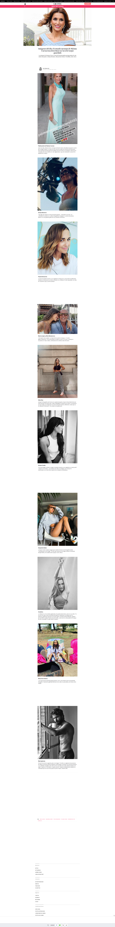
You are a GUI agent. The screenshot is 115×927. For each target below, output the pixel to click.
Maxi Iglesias (42, 819)
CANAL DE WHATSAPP (39, 874)
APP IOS (36, 868)
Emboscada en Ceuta (88, 1)
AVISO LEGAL (37, 909)
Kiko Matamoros (57, 819)
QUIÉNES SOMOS (38, 872)
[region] (48, 61)
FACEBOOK (37, 897)
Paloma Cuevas (64, 819)
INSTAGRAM (37, 899)
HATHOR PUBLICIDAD (39, 881)
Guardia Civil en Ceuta (79, 1)
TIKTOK (36, 901)
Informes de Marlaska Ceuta (98, 1)
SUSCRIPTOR (37, 888)
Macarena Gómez (49, 819)
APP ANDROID (38, 870)
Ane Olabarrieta (46, 68)
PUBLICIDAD (37, 885)
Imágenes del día (71, 819)
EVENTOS (37, 883)
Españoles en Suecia (107, 1)
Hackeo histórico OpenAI (58, 1)
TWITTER (37, 895)
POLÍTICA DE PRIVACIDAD (40, 911)
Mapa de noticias (17, 1)
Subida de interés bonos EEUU (69, 1)
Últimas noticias (9, 1)
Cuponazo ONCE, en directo (26, 1)
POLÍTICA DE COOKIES (39, 915)
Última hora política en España (37, 1)
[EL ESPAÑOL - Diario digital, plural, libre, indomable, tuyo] (57, 4)
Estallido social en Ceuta (48, 1)
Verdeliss (40, 820)
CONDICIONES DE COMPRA (40, 913)
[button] (56, 925)
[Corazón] (57, 6)
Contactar (37, 879)
